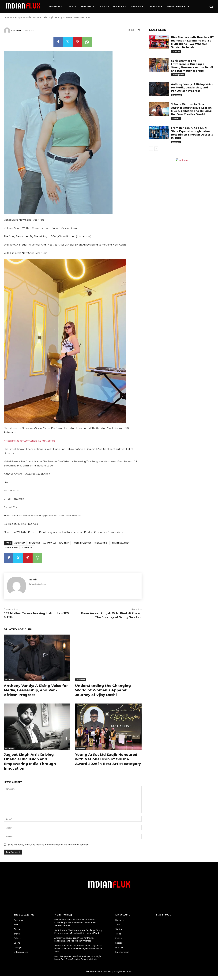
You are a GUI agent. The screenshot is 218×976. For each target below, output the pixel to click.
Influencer (34, 543)
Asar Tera (20, 543)
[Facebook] (58, 42)
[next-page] (156, 149)
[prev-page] (151, 149)
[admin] (7, 30)
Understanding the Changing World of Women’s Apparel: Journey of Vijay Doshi (103, 690)
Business (176, 51)
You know (27, 547)
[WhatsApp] (87, 42)
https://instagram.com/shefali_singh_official (29, 440)
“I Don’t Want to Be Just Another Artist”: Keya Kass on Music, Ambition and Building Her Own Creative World (191, 109)
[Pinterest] (77, 42)
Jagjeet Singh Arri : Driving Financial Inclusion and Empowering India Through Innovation (30, 762)
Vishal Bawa (11, 547)
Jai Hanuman (49, 543)
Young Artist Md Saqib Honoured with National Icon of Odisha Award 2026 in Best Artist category (108, 759)
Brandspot (9, 680)
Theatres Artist (121, 543)
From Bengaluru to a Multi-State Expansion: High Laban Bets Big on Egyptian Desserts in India (77, 958)
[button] (211, 6)
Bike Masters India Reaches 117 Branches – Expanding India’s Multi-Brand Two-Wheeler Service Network (75, 922)
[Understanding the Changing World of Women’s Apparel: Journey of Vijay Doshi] (108, 658)
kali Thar (64, 543)
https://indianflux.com (38, 584)
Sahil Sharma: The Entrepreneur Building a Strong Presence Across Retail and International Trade (78, 931)
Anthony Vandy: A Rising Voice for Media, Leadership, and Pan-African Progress (36, 690)
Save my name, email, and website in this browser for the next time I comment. (49, 844)
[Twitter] (68, 42)
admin (17, 31)
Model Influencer (82, 543)
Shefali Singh (101, 543)
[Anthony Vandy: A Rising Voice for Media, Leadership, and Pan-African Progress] (37, 658)
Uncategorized (178, 75)
